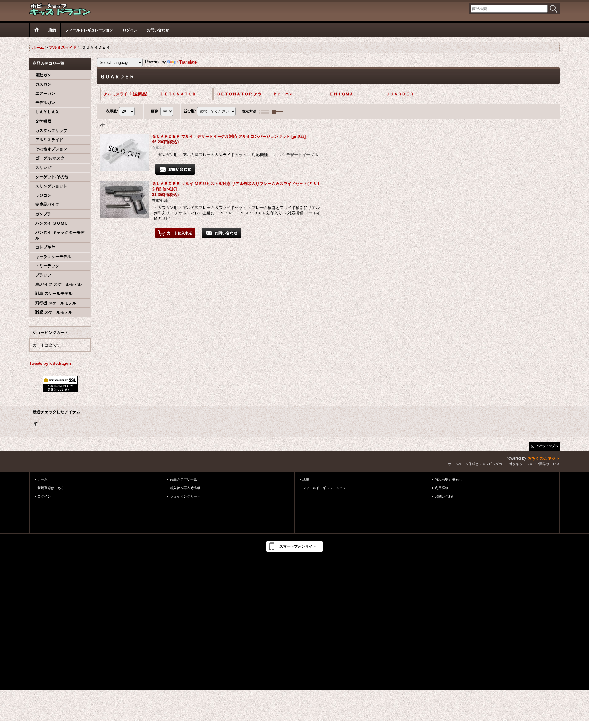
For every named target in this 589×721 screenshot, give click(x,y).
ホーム (42, 479)
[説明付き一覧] (279, 111)
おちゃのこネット (544, 458)
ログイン (44, 496)
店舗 (305, 479)
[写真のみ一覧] (265, 111)
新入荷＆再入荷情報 (185, 488)
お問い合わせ (445, 496)
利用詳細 (441, 488)
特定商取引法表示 (448, 479)
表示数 (112, 111)
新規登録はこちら (50, 488)
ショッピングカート (185, 496)
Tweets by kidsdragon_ (51, 363)
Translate (188, 62)
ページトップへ (547, 446)
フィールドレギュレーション (324, 488)
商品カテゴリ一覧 (183, 479)
